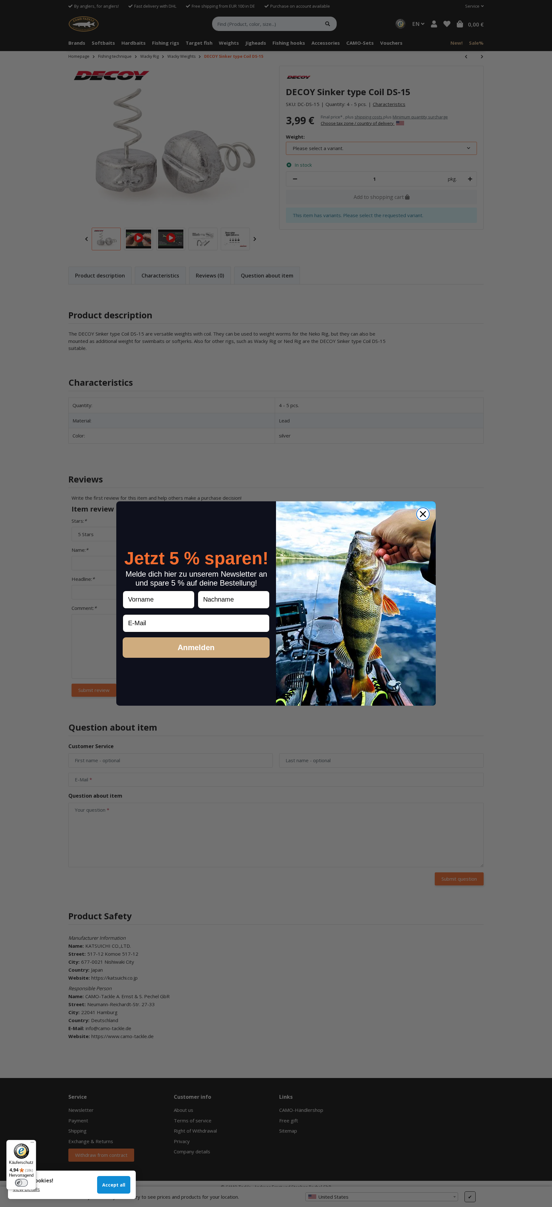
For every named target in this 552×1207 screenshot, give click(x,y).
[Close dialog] (423, 514)
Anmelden (196, 647)
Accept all (113, 1185)
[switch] (21, 1183)
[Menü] (32, 1144)
